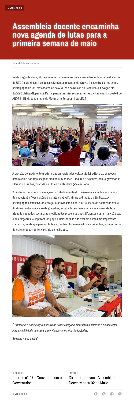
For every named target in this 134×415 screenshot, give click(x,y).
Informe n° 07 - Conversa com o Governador (37, 380)
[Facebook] (96, 394)
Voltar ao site (16, 7)
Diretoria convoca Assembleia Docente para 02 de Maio (92, 380)
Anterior (19, 372)
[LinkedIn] (112, 394)
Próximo (72, 372)
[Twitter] (104, 394)
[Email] (120, 394)
